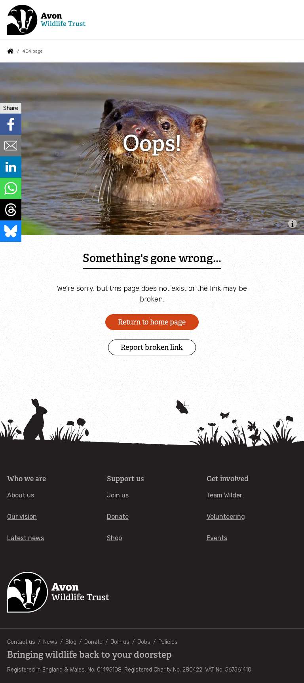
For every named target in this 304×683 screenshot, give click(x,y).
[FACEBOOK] (10, 124)
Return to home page (152, 322)
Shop (114, 538)
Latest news (25, 538)
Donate (118, 516)
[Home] (46, 20)
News (50, 642)
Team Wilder (224, 495)
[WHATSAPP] (10, 188)
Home (10, 51)
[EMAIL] (10, 145)
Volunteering (226, 516)
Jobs (143, 642)
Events (217, 538)
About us (20, 495)
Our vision (22, 516)
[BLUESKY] (10, 231)
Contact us (21, 642)
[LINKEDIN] (10, 167)
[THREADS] (10, 209)
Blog (70, 642)
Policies (168, 642)
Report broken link (152, 347)
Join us (118, 495)
